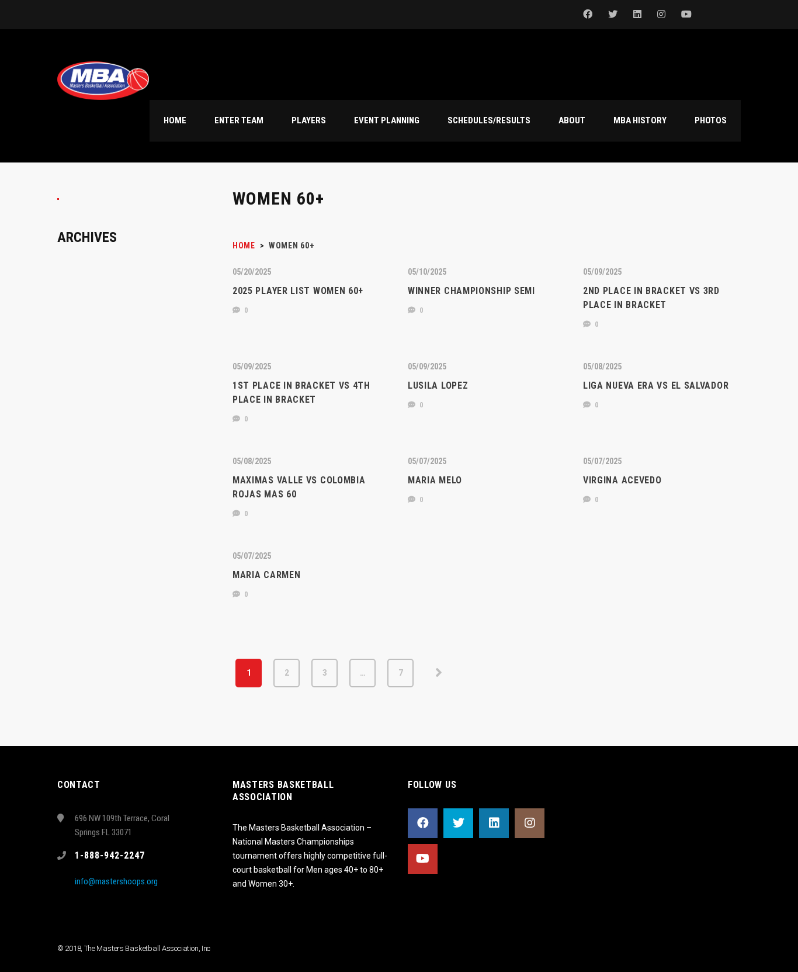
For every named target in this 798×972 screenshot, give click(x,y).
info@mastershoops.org (116, 881)
